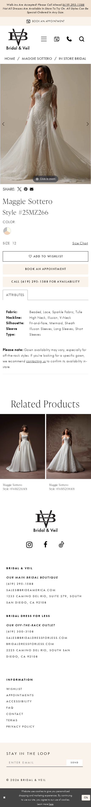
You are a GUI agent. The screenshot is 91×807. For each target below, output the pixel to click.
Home (10, 58)
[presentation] (22, 446)
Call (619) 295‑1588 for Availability (45, 281)
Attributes (15, 294)
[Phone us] (69, 39)
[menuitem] (43, 39)
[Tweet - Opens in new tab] (19, 189)
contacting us (36, 361)
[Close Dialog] (4, 797)
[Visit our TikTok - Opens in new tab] (62, 544)
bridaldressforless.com (30, 644)
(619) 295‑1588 (73, 5)
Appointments (20, 695)
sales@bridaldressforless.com (37, 638)
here (51, 804)
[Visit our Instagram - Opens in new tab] (29, 544)
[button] (43, 39)
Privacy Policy (20, 726)
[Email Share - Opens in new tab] (31, 189)
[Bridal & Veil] (18, 39)
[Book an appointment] (56, 39)
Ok (86, 797)
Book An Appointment (45, 269)
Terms (12, 720)
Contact (14, 714)
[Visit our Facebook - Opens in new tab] (46, 544)
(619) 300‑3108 (20, 631)
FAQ (10, 707)
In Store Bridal (72, 58)
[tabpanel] (45, 124)
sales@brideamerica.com (31, 590)
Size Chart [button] (80, 243)
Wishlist (14, 689)
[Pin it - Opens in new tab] (26, 189)
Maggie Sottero (37, 58)
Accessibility (19, 701)
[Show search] (82, 39)
